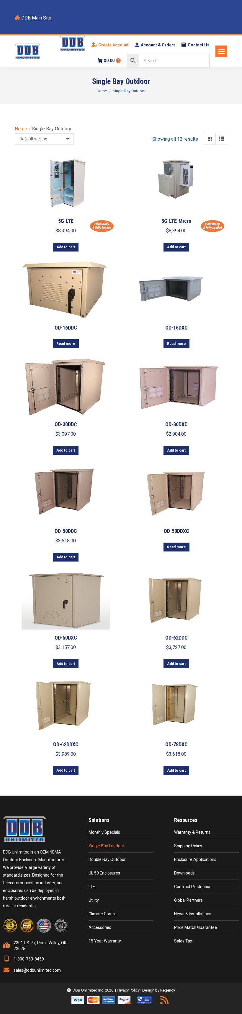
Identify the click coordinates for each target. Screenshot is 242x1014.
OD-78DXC (176, 744)
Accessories (100, 927)
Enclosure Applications (195, 859)
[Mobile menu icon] (221, 51)
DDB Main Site (36, 18)
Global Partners (188, 900)
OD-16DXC (176, 328)
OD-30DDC (66, 424)
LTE (92, 886)
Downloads (184, 873)
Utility (94, 900)
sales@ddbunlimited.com (37, 970)
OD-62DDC (176, 638)
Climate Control (103, 913)
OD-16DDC (66, 328)
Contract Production (193, 886)
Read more (65, 344)
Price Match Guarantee (195, 927)
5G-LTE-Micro (176, 221)
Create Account (113, 45)
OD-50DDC (66, 531)
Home (21, 129)
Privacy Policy (128, 990)
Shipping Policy (188, 845)
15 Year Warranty (105, 941)
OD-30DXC (176, 424)
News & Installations (192, 913)
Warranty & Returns (192, 832)
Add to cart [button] (65, 247)
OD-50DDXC (176, 531)
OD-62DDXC (66, 744)
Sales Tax (183, 941)
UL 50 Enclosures (104, 873)
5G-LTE (65, 221)
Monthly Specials (104, 832)
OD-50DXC (66, 638)
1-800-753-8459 (29, 959)
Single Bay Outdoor (106, 845)
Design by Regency (158, 990)
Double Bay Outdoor (107, 859)
